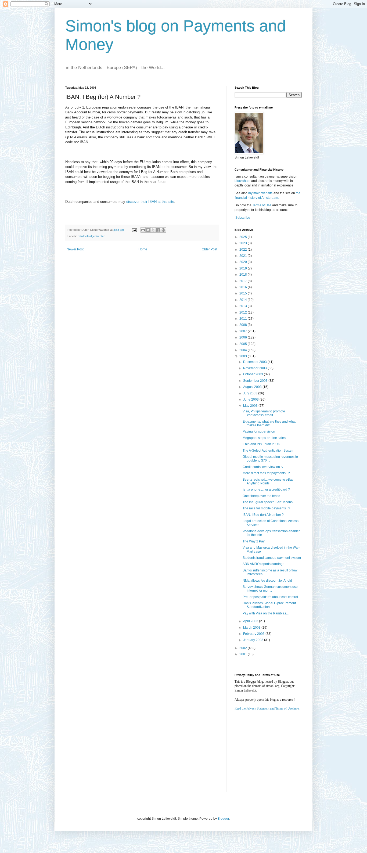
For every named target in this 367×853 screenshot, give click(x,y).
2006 (243, 337)
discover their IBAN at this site (150, 202)
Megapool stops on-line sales (264, 438)
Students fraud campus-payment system (272, 558)
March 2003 (252, 627)
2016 (243, 287)
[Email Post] (134, 229)
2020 (243, 262)
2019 (243, 268)
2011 (243, 319)
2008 (243, 325)
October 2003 (253, 374)
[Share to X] (153, 230)
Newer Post (75, 249)
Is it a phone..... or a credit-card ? (266, 489)
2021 (243, 256)
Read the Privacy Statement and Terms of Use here (267, 708)
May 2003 (250, 406)
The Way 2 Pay (254, 541)
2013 (243, 306)
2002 (243, 648)
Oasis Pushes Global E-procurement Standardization (269, 605)
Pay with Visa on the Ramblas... (266, 613)
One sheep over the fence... (263, 496)
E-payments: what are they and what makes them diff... (269, 423)
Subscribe (242, 217)
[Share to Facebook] (158, 230)
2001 (243, 654)
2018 (243, 274)
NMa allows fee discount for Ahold (267, 580)
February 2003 (254, 634)
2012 (243, 312)
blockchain (243, 181)
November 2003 (255, 368)
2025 (243, 237)
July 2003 (250, 393)
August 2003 (252, 387)
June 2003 (251, 399)
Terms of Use (261, 205)
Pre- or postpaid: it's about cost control (270, 597)
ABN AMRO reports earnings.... (265, 564)
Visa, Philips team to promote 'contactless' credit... (264, 413)
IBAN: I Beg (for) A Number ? (263, 515)
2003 (243, 356)
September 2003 (255, 381)
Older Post (209, 249)
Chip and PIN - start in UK (261, 444)
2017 (243, 281)
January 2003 (253, 640)
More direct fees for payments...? (266, 473)
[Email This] (143, 230)
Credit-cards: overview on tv (263, 467)
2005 (243, 344)
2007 (243, 331)
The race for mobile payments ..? (266, 508)
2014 (243, 300)
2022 (243, 249)
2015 (243, 293)
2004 (243, 350)
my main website (260, 193)
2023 (243, 243)
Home (142, 249)
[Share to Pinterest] (163, 230)
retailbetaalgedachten (91, 236)
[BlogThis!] (148, 230)
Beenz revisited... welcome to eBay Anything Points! (268, 481)
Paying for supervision (259, 431)
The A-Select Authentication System (268, 450)
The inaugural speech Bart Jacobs (268, 502)
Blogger (223, 818)
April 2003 (251, 621)
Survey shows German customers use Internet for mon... (270, 588)
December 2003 (255, 362)
